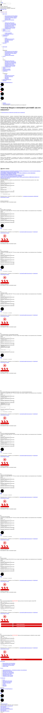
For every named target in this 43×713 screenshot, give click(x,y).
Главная (4, 102)
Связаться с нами (3, 11)
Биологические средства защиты (11, 15)
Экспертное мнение (6, 30)
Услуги (4, 20)
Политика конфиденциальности (6, 705)
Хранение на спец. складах (10, 26)
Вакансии (7, 41)
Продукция (5, 13)
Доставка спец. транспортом (10, 23)
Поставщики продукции (9, 38)
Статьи (4, 683)
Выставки (7, 40)
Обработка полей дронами (10, 27)
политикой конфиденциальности (26, 231)
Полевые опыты (6, 34)
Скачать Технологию (21, 624)
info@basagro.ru (9, 82)
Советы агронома (8, 32)
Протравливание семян (9, 25)
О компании (5, 35)
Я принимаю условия (6, 194)
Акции (4, 29)
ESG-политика (3, 706)
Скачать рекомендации (21, 659)
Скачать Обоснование (21, 626)
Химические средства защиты (10, 17)
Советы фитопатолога (9, 33)
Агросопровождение (7, 28)
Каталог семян (7, 18)
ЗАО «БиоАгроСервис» (5, 707)
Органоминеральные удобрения (11, 16)
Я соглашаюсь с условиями (7, 229)
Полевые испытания (9, 39)
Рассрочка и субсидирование (10, 24)
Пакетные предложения (9, 19)
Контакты (4, 42)
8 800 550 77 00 (3, 9)
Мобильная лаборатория (9, 22)
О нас (6, 37)
